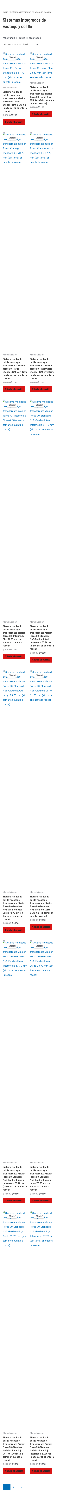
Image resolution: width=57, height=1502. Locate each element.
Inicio (5, 12)
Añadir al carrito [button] (14, 122)
